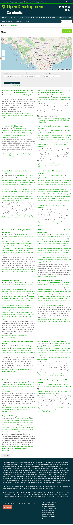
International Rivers (16, 307)
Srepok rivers (19, 317)
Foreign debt (25, 427)
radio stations (20, 196)
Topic (25, 73)
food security (10, 305)
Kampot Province (46, 198)
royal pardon (40, 355)
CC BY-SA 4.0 (20, 464)
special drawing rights (15, 432)
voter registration (42, 359)
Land (14, 291)
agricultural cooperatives (44, 241)
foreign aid (68, 194)
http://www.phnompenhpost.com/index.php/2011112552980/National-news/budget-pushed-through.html (18, 448)
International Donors (8, 248)
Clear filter (16, 85)
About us (6, 503)
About (11, 17)
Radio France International (23, 194)
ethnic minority (31, 303)
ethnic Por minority (45, 296)
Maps (36, 17)
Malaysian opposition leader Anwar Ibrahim (57, 255)
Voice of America (58, 305)
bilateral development (59, 184)
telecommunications (7, 198)
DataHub (20, 21)
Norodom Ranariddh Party (28, 353)
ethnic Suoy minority (56, 296)
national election (52, 353)
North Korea (8, 194)
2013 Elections (43, 389)
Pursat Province (41, 305)
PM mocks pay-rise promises (11, 380)
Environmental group (20, 303)
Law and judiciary (46, 135)
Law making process (57, 135)
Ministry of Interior (51, 257)
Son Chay (54, 355)
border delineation (53, 389)
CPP (44, 142)
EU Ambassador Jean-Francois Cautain (57, 191)
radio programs (12, 196)
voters (31, 355)
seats (27, 355)
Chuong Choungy (49, 346)
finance (19, 427)
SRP (59, 205)
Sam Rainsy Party (13, 137)
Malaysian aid (41, 255)
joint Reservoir (25, 307)
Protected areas (30, 291)
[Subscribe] (66, 10)
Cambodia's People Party (48, 243)
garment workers (47, 250)
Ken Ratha (22, 135)
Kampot (39, 198)
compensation (23, 298)
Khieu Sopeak (44, 253)
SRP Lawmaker (44, 357)
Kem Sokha (9, 135)
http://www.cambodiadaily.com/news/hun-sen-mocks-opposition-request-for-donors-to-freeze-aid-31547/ (53, 224)
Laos (21, 2)
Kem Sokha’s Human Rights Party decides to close (18, 90)
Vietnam (44, 2)
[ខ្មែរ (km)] (69, 2)
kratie (31, 307)
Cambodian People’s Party (11, 95)
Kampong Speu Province (52, 301)
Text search (7, 73)
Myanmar (28, 2)
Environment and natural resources (16, 284)
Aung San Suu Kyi (64, 241)
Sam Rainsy (57, 259)
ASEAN (32, 382)
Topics (28, 17)
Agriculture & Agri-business (44, 184)
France (40, 250)
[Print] (69, 10)
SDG (20, 17)
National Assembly (48, 203)
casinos (58, 243)
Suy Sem (4, 319)
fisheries (4, 305)
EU (45, 191)
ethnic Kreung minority (51, 294)
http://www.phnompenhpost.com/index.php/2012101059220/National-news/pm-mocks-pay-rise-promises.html (18, 409)
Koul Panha (17, 248)
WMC (8, 201)
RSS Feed (68, 31)
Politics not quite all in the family (13, 126)
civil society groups (14, 298)
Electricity (17, 301)
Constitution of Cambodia (26, 184)
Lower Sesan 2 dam (19, 310)
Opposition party (65, 353)
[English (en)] (66, 2)
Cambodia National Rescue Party (12, 133)
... (17, 109)
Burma (39, 243)
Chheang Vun (63, 291)
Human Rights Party (11, 25)
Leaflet (53, 69)
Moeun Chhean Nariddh (28, 191)
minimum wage (41, 257)
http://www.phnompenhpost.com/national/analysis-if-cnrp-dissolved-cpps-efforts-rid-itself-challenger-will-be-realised (53, 120)
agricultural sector (62, 182)
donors (63, 189)
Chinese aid (12, 184)
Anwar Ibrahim (55, 241)
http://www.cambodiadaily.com (47, 276)
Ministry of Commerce (15, 130)
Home (5, 17)
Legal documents (8, 21)
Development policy (55, 189)
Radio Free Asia (20, 282)
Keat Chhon (55, 198)
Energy (4, 284)
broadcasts (24, 180)
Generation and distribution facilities (16, 289)
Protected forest (6, 294)
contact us (26, 488)
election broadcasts (25, 187)
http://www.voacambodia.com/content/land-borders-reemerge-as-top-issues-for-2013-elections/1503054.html (54, 410)
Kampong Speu (41, 301)
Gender (32, 175)
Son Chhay (46, 262)
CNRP (23, 133)
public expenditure (24, 429)
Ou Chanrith (47, 144)
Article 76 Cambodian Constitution (13, 239)
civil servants (44, 248)
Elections (32, 92)
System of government (28, 130)
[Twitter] (63, 7)
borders (61, 389)
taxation (4, 391)
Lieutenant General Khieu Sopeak (58, 253)
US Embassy (24, 253)
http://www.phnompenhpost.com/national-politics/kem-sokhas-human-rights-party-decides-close (17, 115)
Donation (8, 507)
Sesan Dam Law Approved (10, 280)
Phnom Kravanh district (57, 303)
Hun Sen (63, 142)
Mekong (5, 2)
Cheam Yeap (64, 243)
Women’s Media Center (17, 201)
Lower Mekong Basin (7, 310)
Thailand (36, 2)
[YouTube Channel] (69, 7)
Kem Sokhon (15, 135)
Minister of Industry (14, 312)
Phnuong (66, 303)
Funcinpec (16, 246)
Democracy (16, 187)
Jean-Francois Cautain (64, 196)
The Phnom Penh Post (21, 92)
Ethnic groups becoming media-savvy (49, 280)
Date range (47, 73)
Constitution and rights (46, 133)
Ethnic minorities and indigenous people (48, 287)
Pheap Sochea (46, 303)
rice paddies (50, 305)
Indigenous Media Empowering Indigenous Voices (54, 298)
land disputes (63, 301)
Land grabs (41, 393)
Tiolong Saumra (60, 357)
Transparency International (21, 198)
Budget (30, 346)
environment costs (25, 301)
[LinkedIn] (66, 7)
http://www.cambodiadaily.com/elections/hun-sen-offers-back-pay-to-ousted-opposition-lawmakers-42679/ (53, 165)
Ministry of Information (15, 191)
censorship (5, 184)
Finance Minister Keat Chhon (56, 194)
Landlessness (48, 393)
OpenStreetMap (61, 69)
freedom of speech (22, 189)
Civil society (30, 282)
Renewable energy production (19, 294)
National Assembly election (16, 387)
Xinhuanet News (21, 346)
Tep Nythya (52, 357)
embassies (41, 191)
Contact (13, 503)
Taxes (52, 262)
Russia (30, 196)
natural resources (14, 429)
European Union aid (49, 182)
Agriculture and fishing (43, 178)
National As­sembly (26, 248)
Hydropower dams (7, 291)
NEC (3, 194)
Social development (55, 137)
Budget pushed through (9, 416)
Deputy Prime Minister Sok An (21, 384)
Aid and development (56, 178)
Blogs (29, 21)
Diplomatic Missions (14, 243)
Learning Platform (65, 17)
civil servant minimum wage (55, 246)
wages (9, 391)
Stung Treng (30, 317)
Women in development (8, 178)
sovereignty (56, 393)
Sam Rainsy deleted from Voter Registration (51, 341)
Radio (14, 194)
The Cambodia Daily (57, 130)
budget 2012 (27, 425)
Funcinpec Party (26, 348)
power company (17, 314)
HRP (47, 142)
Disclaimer (21, 503)
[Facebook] (60, 7)
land (69, 391)
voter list (67, 357)
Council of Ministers (7, 187)
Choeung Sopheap (42, 246)
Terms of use (31, 503)
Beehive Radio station (15, 180)
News (54, 17)
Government (46, 97)
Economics (14, 427)
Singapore (40, 262)
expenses (18, 348)
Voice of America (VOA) (55, 384)
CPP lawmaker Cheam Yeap (63, 248)
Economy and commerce (62, 237)
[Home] (1, 25)
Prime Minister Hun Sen (12, 250)
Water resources (21, 296)
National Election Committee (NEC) (11, 353)
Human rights (18, 237)
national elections (58, 203)
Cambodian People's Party (49, 99)
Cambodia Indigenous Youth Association (48, 291)
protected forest (26, 314)
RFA (26, 196)
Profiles (45, 17)
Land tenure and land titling (44, 289)
